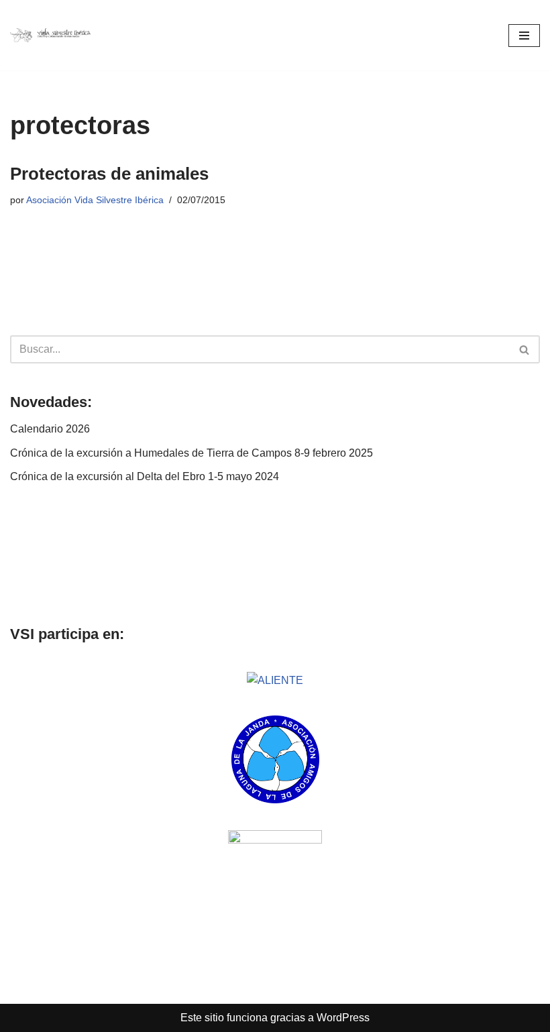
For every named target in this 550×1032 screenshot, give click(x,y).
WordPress (343, 1017)
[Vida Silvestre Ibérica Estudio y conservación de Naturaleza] (50, 35)
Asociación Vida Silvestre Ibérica (95, 199)
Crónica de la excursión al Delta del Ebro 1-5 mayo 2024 (144, 476)
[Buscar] (525, 349)
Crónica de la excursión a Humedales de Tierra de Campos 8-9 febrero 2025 (191, 453)
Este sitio (202, 1017)
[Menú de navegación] (524, 35)
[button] (22, 554)
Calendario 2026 (50, 429)
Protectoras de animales (109, 174)
